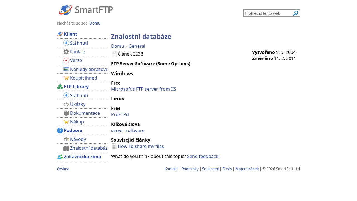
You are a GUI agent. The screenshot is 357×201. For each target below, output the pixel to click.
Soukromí (210, 168)
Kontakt (171, 168)
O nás (227, 168)
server (117, 130)
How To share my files (141, 146)
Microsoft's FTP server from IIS (143, 89)
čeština (63, 168)
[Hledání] (295, 13)
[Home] (86, 9)
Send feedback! (203, 156)
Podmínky (190, 168)
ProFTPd (120, 114)
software (135, 130)
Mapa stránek (247, 168)
